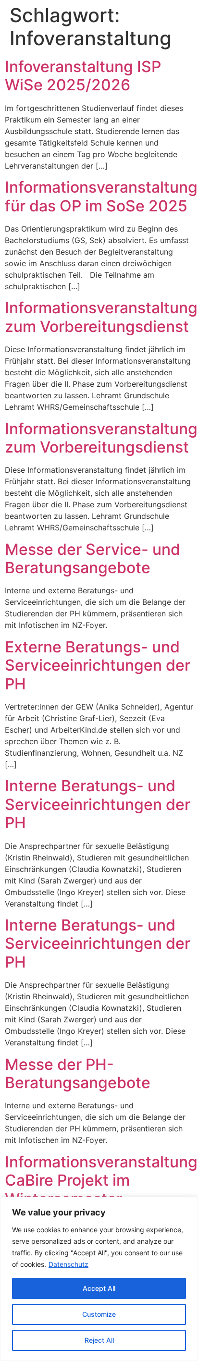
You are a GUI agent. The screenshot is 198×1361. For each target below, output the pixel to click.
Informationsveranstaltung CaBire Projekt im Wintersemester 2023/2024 (101, 1189)
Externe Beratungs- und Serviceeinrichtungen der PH (97, 665)
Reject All (99, 1340)
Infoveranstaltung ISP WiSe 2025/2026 (83, 75)
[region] (99, 1279)
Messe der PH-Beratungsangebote (77, 1073)
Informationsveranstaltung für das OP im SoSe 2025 (101, 196)
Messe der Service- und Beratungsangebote (92, 558)
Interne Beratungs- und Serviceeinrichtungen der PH (97, 804)
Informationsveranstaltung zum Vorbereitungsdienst (101, 316)
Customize (99, 1314)
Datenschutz (68, 1264)
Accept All (99, 1288)
